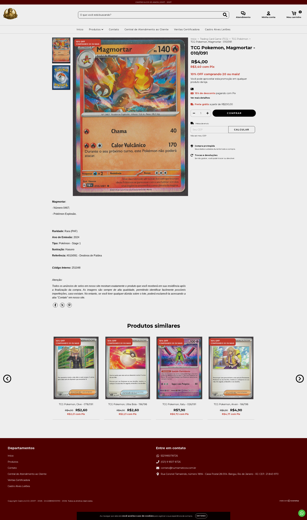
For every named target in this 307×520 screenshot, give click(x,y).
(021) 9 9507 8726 (171, 461)
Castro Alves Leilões (217, 29)
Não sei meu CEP (198, 135)
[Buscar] (225, 15)
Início (80, 29)
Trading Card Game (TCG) (214, 38)
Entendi (201, 516)
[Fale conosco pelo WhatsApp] (301, 513)
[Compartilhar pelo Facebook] (55, 306)
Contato (114, 29)
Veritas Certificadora (187, 29)
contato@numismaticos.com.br (178, 467)
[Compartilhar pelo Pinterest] (69, 306)
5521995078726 (169, 455)
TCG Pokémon (240, 38)
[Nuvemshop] (289, 501)
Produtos (95, 29)
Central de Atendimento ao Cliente (147, 29)
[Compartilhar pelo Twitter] (62, 306)
